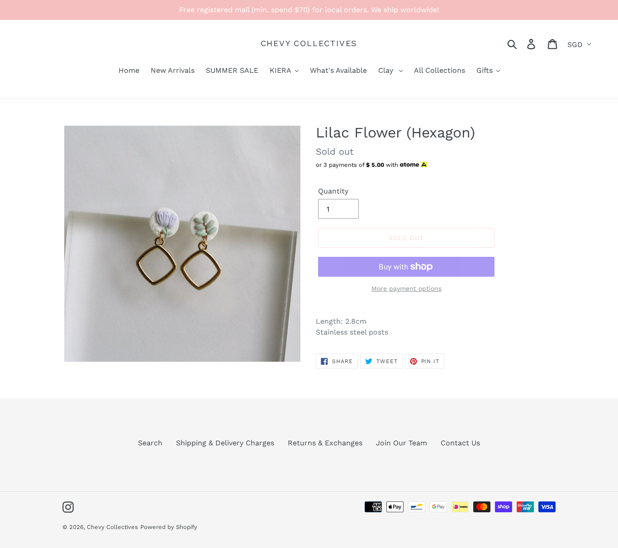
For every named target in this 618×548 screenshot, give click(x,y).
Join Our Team (401, 443)
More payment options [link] (406, 288)
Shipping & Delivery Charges (225, 443)
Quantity (333, 191)
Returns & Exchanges (325, 443)
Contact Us (460, 443)
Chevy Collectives (309, 43)
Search (150, 443)
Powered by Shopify (168, 527)
